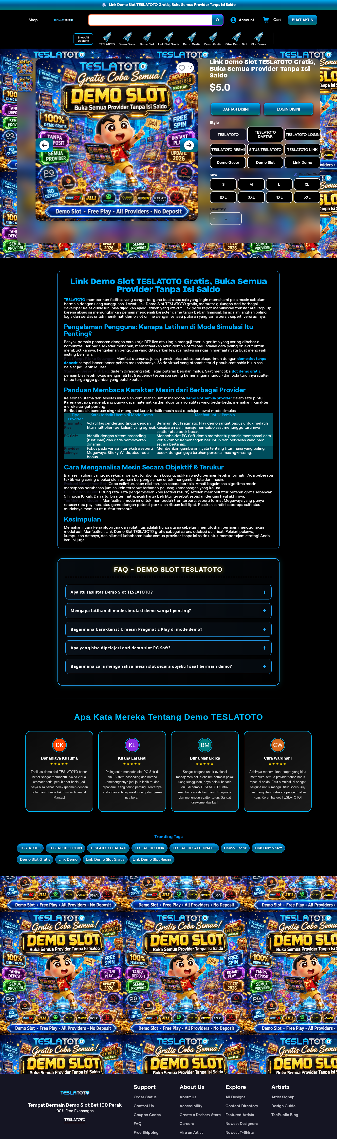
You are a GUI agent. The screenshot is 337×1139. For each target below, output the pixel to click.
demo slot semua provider (209, 398)
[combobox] (150, 20)
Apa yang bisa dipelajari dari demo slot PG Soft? (120, 648)
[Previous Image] (44, 145)
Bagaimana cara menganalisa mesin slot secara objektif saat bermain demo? (151, 666)
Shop (33, 20)
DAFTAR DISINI (236, 109)
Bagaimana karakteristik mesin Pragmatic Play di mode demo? (136, 629)
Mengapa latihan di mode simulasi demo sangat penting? (131, 610)
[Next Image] (189, 145)
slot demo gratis (245, 371)
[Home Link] (63, 20)
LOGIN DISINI (288, 109)
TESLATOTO (74, 300)
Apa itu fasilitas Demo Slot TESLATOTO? (112, 592)
